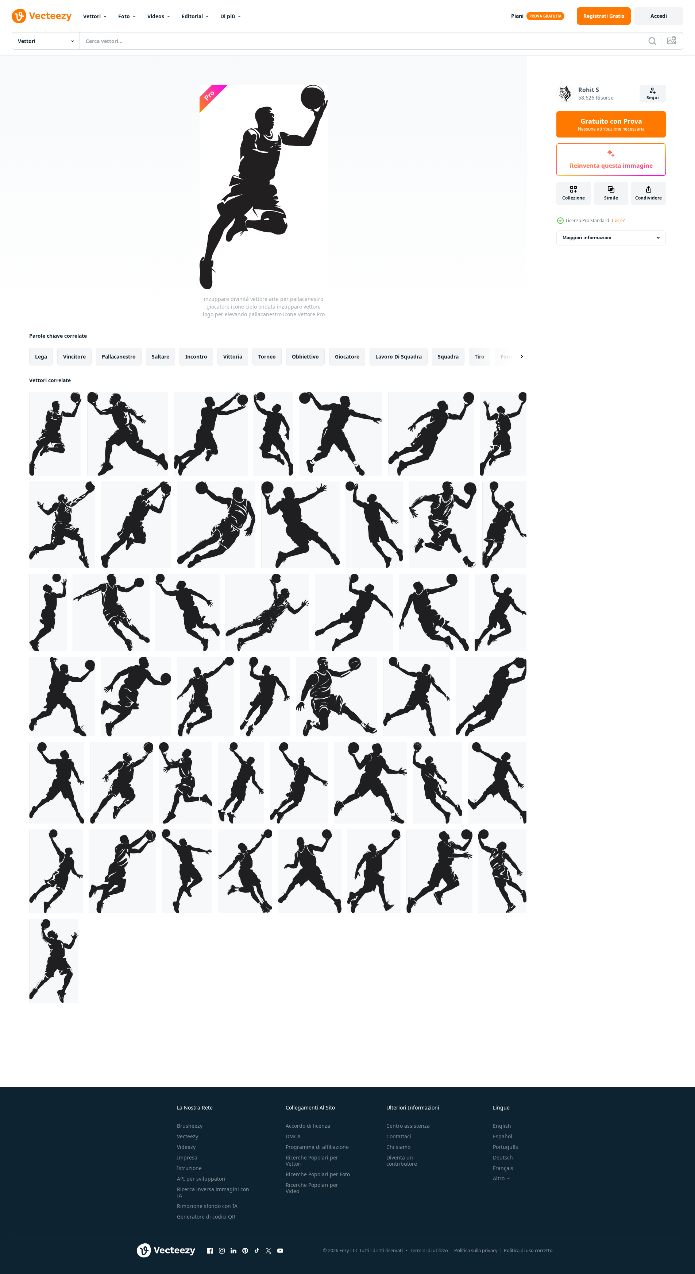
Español (502, 1136)
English (502, 1125)
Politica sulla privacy (476, 1250)
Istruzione (189, 1168)
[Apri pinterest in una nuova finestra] (245, 1250)
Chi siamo (398, 1146)
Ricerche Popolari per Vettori (312, 1160)
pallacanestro (119, 356)
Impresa (187, 1157)
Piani (517, 15)
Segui (652, 97)
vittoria (232, 356)
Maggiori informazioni (587, 238)
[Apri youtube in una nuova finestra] (280, 1250)
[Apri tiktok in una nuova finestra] (257, 1250)
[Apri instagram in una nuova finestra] (222, 1250)
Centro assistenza (408, 1125)
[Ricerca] (652, 40)
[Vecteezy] (42, 16)
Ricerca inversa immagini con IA (213, 1192)
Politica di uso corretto (528, 1250)
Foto (124, 16)
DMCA (293, 1136)
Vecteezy (187, 1136)
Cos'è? (618, 220)
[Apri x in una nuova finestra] (268, 1250)
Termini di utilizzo (429, 1250)
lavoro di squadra (398, 356)
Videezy (186, 1146)
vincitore (74, 356)
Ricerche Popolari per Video (312, 1187)
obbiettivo (305, 356)
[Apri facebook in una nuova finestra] (210, 1250)
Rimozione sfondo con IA (207, 1206)
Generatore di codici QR (206, 1216)
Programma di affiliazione (317, 1146)
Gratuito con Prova (611, 124)
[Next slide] (515, 356)
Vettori (92, 16)
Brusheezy (189, 1125)
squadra (448, 356)
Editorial (192, 16)
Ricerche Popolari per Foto (318, 1174)
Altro (499, 1178)
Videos (155, 16)
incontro (196, 356)
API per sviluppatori (201, 1178)
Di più (227, 16)
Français (503, 1168)
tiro (479, 356)
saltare (160, 356)
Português (505, 1146)
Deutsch (503, 1157)
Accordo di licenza (308, 1125)
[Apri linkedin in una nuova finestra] (233, 1250)
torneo (267, 356)
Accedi (658, 15)
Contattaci (398, 1136)
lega (41, 356)
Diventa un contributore (401, 1160)
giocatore (347, 356)
